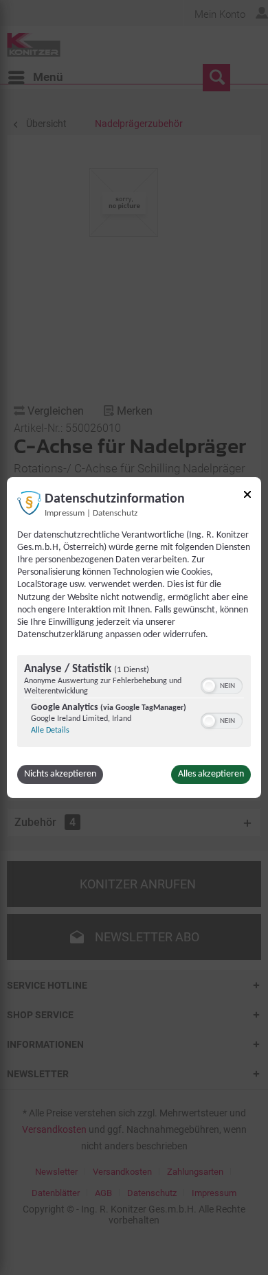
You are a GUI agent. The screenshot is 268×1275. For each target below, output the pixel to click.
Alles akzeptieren (211, 774)
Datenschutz (115, 513)
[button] (209, 686)
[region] (134, 702)
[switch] (221, 684)
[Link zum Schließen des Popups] (247, 497)
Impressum (65, 513)
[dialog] (134, 638)
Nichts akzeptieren (60, 774)
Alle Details (50, 730)
